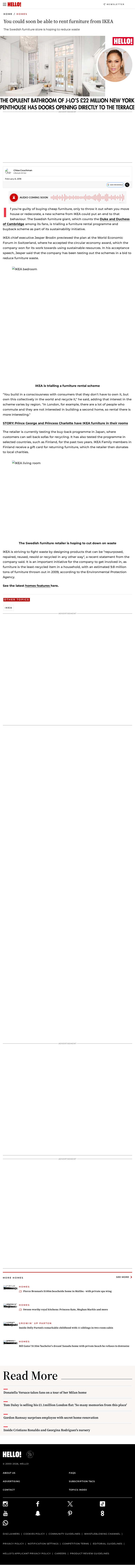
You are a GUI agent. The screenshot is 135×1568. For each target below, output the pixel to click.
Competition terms (75, 1543)
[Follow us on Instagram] (19, 1504)
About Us (9, 1473)
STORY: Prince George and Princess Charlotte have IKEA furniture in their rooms (65, 423)
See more (122, 1277)
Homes (22, 14)
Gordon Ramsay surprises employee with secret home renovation (51, 1417)
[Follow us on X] (84, 1504)
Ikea (8, 607)
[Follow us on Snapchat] (51, 1513)
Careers (60, 1553)
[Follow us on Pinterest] (84, 1513)
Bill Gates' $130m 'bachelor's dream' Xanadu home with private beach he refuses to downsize (74, 1346)
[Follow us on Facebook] (51, 1504)
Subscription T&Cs (82, 1481)
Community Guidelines (64, 1534)
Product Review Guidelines (89, 1553)
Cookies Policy (34, 1534)
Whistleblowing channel (102, 1534)
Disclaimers (11, 1534)
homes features (38, 585)
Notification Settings (43, 1543)
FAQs (72, 1473)
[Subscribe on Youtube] (19, 1513)
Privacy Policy (13, 1543)
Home (8, 14)
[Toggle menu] (4, 4)
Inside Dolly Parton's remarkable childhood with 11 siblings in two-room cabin (66, 1327)
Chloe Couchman (23, 170)
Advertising (11, 1481)
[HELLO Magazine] (14, 4)
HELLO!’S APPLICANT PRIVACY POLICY (27, 1553)
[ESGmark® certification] (28, 1454)
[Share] (127, 185)
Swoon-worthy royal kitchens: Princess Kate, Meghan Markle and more (65, 1309)
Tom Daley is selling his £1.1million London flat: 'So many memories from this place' (65, 1405)
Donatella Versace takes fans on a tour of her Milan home (45, 1392)
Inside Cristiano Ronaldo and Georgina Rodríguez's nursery (47, 1430)
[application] (67, 74)
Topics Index (78, 1489)
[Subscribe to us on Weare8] (116, 1513)
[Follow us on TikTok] (116, 1504)
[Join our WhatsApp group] (19, 1522)
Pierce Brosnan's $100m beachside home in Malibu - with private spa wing (67, 1291)
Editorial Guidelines (107, 1543)
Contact (9, 1489)
